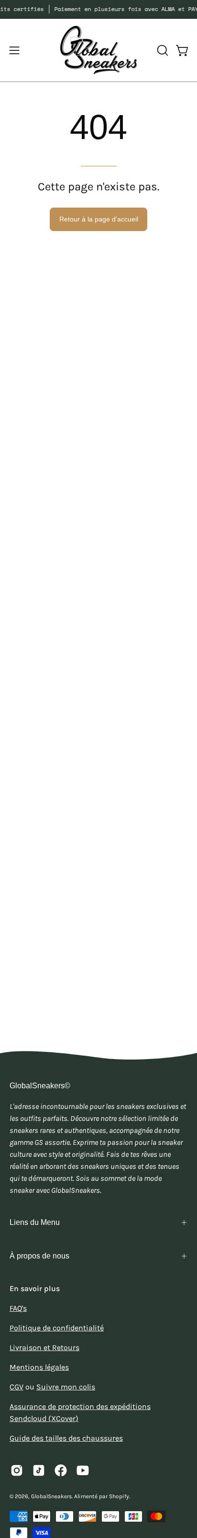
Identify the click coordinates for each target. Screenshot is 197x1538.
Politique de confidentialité (57, 1327)
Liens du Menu (35, 1222)
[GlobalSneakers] (98, 50)
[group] (98, 9)
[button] (161, 50)
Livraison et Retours (44, 1347)
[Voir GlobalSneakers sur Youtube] (83, 1470)
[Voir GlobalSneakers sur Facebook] (61, 1470)
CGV (16, 1386)
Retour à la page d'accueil (98, 219)
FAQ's (18, 1308)
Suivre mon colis (65, 1386)
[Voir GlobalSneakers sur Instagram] (17, 1470)
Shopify (119, 1496)
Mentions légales (39, 1367)
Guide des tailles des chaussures (66, 1438)
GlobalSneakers (51, 1496)
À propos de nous (39, 1256)
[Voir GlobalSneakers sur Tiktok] (39, 1470)
